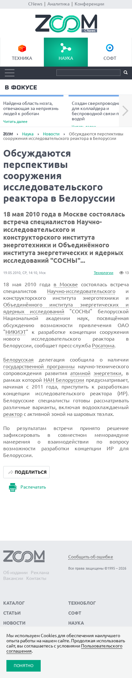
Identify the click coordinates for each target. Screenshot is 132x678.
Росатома (103, 345)
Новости (51, 134)
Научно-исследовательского (81, 291)
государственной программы (39, 366)
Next (125, 111)
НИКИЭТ (15, 332)
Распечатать (33, 487)
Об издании (15, 572)
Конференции (89, 3)
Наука (66, 58)
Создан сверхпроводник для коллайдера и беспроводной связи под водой (98, 114)
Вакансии (13, 578)
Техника (22, 58)
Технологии (103, 273)
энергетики (107, 373)
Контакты (36, 578)
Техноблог (82, 603)
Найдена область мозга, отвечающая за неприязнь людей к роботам (30, 112)
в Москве (66, 284)
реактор (12, 414)
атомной (80, 373)
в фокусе (21, 87)
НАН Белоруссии (64, 380)
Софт (109, 58)
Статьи (12, 613)
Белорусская (18, 359)
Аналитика (58, 3)
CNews (35, 3)
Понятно (23, 666)
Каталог (14, 603)
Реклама (40, 572)
